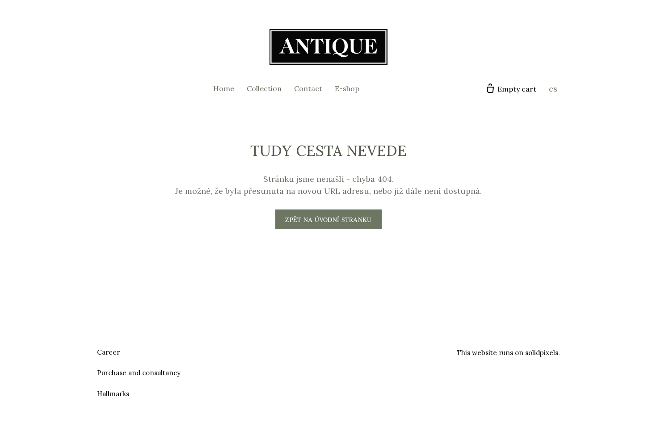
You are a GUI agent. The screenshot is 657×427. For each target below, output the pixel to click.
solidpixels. (542, 352)
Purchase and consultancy (139, 372)
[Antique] (328, 47)
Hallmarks (113, 393)
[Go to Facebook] (317, 351)
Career (108, 352)
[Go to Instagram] (339, 351)
